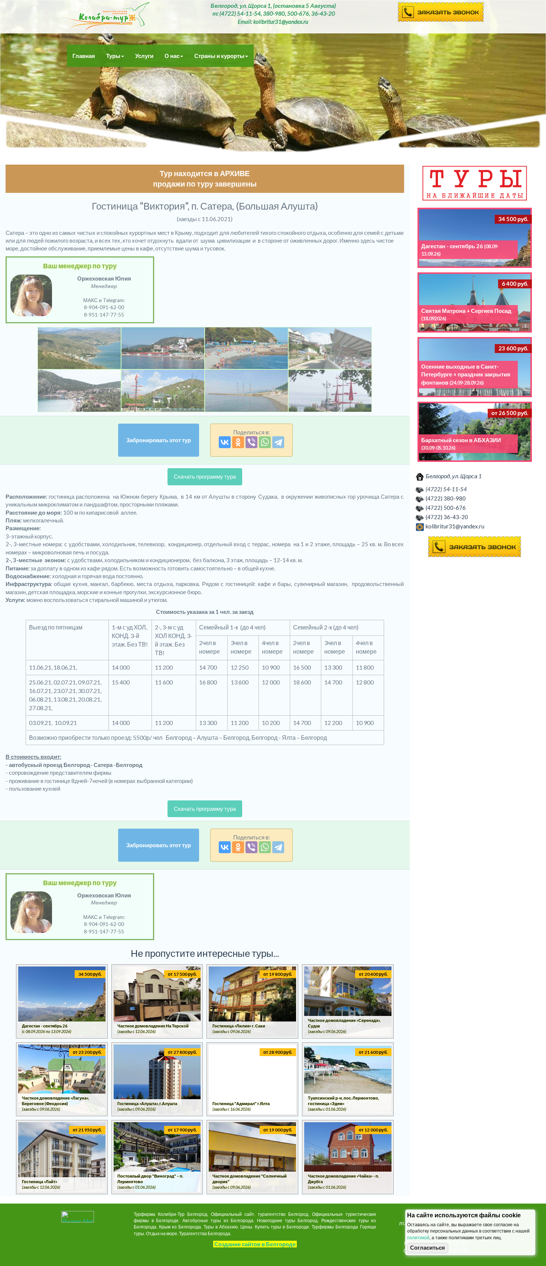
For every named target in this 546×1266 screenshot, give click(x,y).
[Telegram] (278, 442)
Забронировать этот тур (158, 440)
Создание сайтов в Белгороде (255, 1244)
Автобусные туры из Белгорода (108, 17)
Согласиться (427, 1248)
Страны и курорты (219, 55)
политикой (418, 1237)
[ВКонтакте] (225, 442)
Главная (83, 55)
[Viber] (251, 442)
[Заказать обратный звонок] (474, 547)
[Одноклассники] (238, 442)
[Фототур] (79, 348)
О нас (172, 55)
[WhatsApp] (265, 442)
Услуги (144, 55)
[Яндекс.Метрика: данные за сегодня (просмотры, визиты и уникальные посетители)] (77, 1217)
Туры (113, 55)
